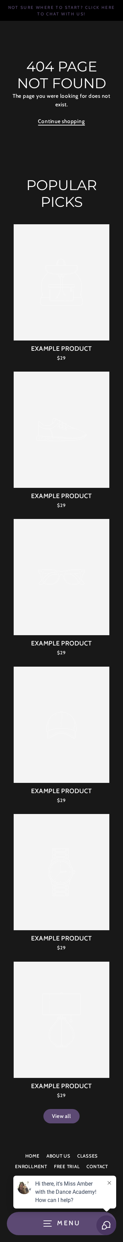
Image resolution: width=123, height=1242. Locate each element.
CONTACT (97, 1166)
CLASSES (87, 1156)
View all (61, 1116)
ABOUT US (58, 1156)
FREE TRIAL (67, 1166)
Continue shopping (61, 121)
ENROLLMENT (31, 1166)
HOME (32, 1156)
